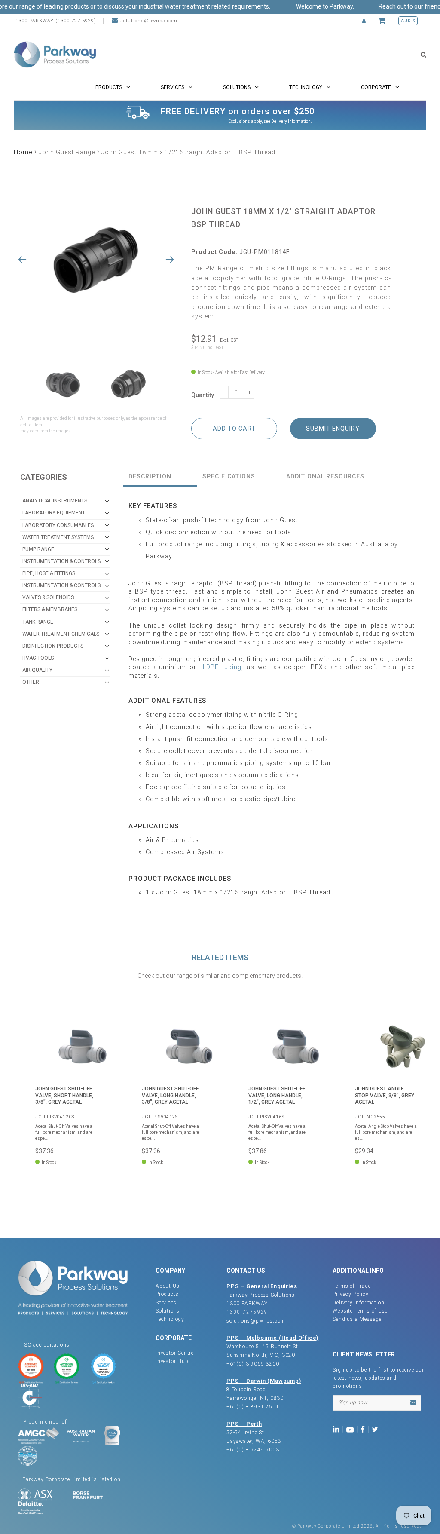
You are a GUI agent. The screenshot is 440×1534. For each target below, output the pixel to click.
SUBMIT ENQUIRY (333, 428)
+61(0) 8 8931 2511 (252, 1407)
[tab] (160, 477)
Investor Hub (172, 1361)
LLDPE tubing (220, 667)
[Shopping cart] (383, 21)
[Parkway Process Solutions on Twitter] (376, 1429)
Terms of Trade (351, 1286)
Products (167, 1294)
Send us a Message (357, 1319)
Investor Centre (175, 1353)
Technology (170, 1319)
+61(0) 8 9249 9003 (252, 1450)
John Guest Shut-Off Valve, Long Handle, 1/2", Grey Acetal (276, 1095)
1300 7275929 (247, 1312)
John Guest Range (67, 152)
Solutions (168, 1311)
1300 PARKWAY (247, 1304)
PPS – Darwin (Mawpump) (263, 1381)
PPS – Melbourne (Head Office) (272, 1338)
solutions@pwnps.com (148, 21)
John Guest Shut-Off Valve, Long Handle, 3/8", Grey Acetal (170, 1095)
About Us (167, 1286)
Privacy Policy (350, 1294)
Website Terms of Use (360, 1311)
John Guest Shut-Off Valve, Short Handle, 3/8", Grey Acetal (64, 1095)
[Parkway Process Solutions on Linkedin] (337, 1429)
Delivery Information (291, 121)
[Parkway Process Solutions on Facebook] (365, 1429)
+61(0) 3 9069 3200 (252, 1364)
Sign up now (352, 1402)
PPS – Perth (244, 1424)
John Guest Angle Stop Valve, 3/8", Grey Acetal (384, 1095)
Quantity (202, 395)
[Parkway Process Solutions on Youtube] (352, 1429)
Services (166, 1303)
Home (23, 152)
